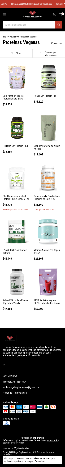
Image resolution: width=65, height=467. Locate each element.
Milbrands (38, 437)
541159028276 (10, 376)
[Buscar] (58, 24)
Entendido (40, 461)
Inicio (5, 37)
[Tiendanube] (16, 449)
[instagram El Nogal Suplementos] (4, 365)
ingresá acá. (52, 440)
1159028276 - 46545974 (14, 381)
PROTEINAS (14, 37)
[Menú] (4, 14)
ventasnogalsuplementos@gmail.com (21, 387)
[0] (60, 15)
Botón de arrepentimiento (13, 443)
